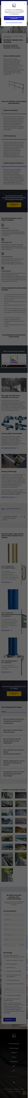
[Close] (24, 3)
